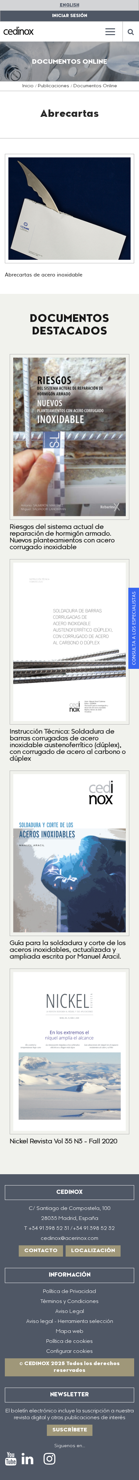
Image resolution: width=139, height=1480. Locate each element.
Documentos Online (95, 86)
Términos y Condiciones (69, 1301)
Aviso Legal (69, 1311)
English (69, 5)
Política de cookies (69, 1341)
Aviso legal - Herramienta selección (69, 1321)
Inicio (28, 86)
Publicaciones (53, 86)
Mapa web (69, 1331)
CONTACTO (41, 1250)
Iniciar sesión (69, 16)
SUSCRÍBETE (69, 1430)
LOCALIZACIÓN (93, 1250)
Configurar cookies (69, 1351)
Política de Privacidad (69, 1291)
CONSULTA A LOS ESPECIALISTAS (133, 628)
